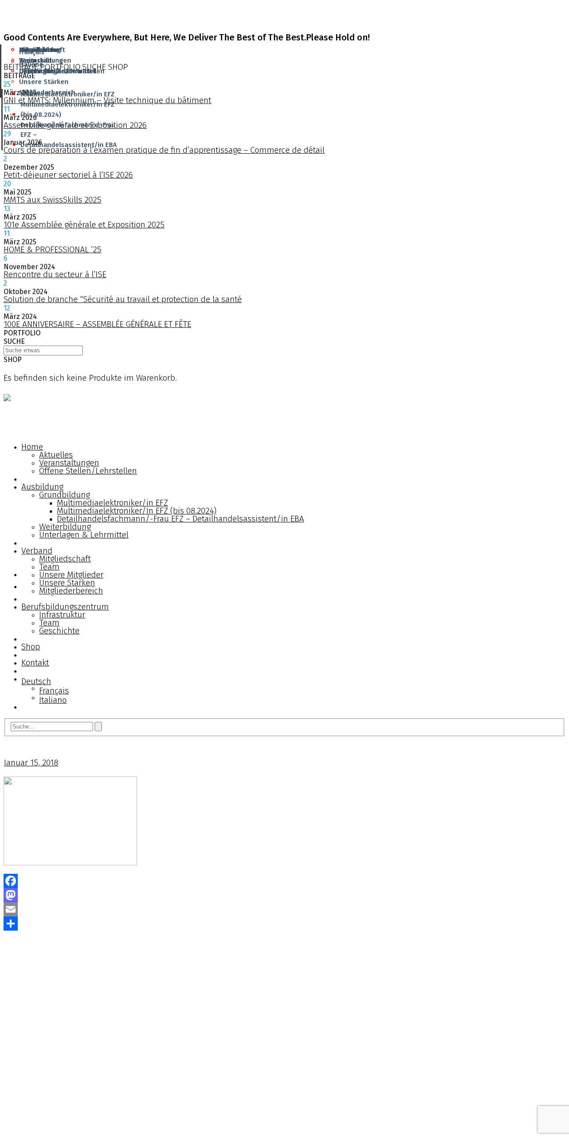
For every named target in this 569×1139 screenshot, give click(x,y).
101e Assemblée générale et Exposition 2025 (84, 224)
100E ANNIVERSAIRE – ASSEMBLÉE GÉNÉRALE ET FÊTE (97, 324)
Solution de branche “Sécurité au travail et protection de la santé (123, 299)
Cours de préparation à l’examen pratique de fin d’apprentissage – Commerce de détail (164, 150)
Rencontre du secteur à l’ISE (55, 274)
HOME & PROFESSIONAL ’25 (52, 249)
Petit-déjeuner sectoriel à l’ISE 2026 (68, 175)
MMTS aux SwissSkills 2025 (52, 200)
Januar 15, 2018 (31, 762)
